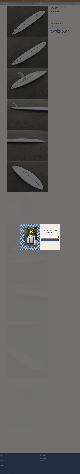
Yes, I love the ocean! (49, 239)
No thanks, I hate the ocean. (49, 242)
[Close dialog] (58, 225)
